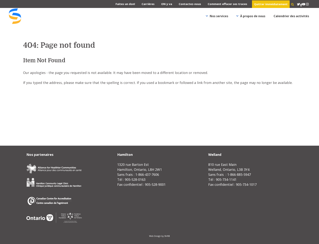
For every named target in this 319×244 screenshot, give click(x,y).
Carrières (148, 4)
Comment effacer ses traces (227, 4)
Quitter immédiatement (271, 4)
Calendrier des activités (291, 16)
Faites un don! (125, 4)
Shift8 (167, 236)
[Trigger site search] (292, 4)
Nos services (219, 16)
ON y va (166, 4)
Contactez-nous (190, 4)
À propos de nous (252, 16)
